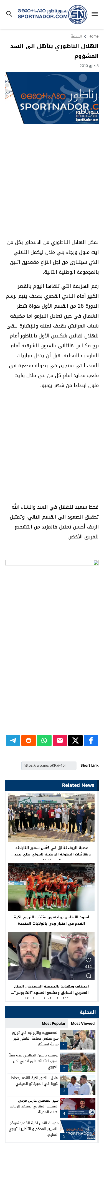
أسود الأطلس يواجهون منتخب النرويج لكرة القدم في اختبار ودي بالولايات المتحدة (51, 920)
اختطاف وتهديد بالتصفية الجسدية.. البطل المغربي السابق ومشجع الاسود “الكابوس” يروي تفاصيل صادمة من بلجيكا (51, 992)
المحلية (76, 36)
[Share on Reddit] (28, 740)
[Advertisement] (52, 181)
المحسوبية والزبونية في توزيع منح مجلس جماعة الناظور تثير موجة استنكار (35, 1038)
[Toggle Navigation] (96, 14)
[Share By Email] (60, 740)
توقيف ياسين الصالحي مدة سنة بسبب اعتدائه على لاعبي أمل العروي (34, 1061)
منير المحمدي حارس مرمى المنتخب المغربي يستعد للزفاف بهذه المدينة (34, 1106)
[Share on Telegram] (13, 740)
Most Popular (53, 1023)
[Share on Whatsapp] (44, 740)
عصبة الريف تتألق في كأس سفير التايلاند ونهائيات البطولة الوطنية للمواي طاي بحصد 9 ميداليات (51, 854)
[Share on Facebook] (91, 740)
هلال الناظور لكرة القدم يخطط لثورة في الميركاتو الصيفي (35, 1080)
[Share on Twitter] (75, 740)
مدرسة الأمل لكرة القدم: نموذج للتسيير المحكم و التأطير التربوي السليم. (34, 1129)
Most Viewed (83, 1023)
